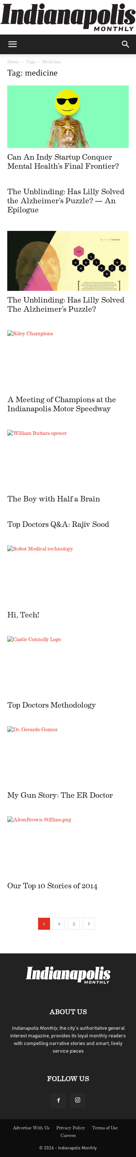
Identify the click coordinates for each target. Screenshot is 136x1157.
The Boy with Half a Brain (53, 499)
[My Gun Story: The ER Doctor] (68, 756)
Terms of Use (105, 1128)
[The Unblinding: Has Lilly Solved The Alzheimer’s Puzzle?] (68, 261)
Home (13, 62)
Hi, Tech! (23, 615)
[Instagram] (77, 1100)
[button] (12, 44)
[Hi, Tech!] (68, 575)
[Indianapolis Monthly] (68, 17)
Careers (68, 1135)
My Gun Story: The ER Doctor (60, 795)
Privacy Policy (70, 1128)
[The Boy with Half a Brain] (68, 460)
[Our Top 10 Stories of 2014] (68, 846)
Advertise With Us (31, 1128)
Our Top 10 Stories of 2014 (52, 886)
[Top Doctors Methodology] (68, 666)
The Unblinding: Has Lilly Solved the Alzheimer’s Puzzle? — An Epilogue (65, 201)
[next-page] (89, 924)
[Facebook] (58, 1101)
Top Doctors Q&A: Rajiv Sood (58, 524)
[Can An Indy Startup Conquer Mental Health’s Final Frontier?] (68, 116)
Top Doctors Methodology (51, 705)
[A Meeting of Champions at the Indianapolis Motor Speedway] (68, 360)
